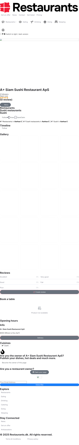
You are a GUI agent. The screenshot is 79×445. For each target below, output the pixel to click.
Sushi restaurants (10, 110)
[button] (3, 117)
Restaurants (7, 107)
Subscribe (39, 385)
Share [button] (12, 117)
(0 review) (6, 99)
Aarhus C (18, 121)
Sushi (3, 112)
